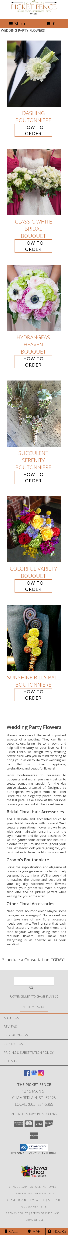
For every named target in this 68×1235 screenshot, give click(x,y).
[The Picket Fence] (34, 13)
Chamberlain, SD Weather (26, 1200)
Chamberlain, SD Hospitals (34, 1193)
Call (12, 1231)
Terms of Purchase (45, 1213)
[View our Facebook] (27, 1075)
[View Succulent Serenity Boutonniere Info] (34, 413)
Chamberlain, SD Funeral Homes (33, 1186)
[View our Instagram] (41, 1075)
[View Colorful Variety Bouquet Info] (34, 529)
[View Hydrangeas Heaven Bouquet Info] (34, 298)
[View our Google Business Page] (34, 1075)
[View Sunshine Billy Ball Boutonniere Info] (34, 638)
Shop (19, 23)
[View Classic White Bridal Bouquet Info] (34, 182)
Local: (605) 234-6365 (34, 1104)
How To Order (33, 130)
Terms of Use (34, 1219)
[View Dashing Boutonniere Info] (34, 73)
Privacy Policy (17, 1213)
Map (35, 1231)
